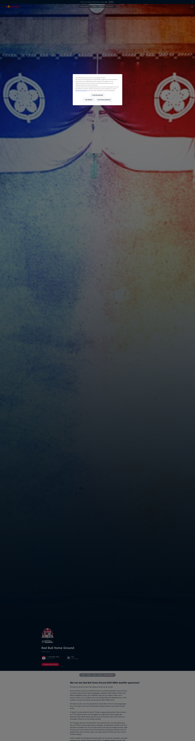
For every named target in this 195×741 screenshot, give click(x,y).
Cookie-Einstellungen (97, 95)
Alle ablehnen (88, 99)
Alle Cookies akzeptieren (104, 99)
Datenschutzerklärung (81, 90)
